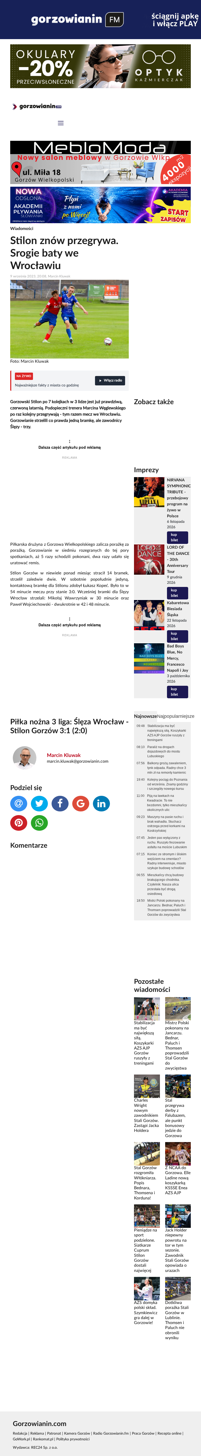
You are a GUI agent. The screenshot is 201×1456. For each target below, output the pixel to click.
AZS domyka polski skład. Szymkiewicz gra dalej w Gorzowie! (145, 1313)
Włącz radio (113, 380)
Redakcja (20, 1433)
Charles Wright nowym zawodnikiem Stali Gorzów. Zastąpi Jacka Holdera (146, 1115)
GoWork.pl (21, 1439)
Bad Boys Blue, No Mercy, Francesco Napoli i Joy (177, 658)
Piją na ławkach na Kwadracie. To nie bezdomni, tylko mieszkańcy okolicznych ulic (167, 803)
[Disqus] (69, 923)
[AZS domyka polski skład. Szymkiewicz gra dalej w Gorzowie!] (147, 1288)
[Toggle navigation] (60, 124)
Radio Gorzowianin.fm (111, 1433)
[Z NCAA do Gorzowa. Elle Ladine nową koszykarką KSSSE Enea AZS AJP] (178, 1153)
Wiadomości (21, 229)
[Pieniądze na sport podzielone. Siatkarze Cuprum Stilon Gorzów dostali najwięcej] (147, 1216)
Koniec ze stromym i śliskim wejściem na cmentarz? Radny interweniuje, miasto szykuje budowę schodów (166, 861)
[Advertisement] (69, 501)
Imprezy (146, 470)
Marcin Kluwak (64, 755)
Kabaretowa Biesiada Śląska (178, 609)
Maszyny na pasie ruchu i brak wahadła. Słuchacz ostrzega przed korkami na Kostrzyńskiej (166, 824)
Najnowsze (145, 716)
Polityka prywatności (73, 1439)
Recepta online (169, 1433)
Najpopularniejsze (175, 716)
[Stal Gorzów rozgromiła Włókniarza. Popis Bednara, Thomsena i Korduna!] (147, 1153)
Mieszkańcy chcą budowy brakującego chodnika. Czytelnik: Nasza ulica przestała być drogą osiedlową (165, 884)
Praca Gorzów (143, 1433)
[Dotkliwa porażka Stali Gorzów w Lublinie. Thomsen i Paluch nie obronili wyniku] (178, 1288)
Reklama (37, 1433)
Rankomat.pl (43, 1439)
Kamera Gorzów (77, 1433)
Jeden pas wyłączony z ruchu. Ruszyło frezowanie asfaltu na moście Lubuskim (167, 842)
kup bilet (174, 537)
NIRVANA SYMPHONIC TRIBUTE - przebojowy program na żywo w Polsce (179, 498)
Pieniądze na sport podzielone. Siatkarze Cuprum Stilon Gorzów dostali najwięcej (145, 1250)
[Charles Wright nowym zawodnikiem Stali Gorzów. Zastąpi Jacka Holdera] (147, 1086)
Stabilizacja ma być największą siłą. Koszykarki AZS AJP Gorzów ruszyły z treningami (166, 733)
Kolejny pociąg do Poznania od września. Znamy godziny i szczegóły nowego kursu (167, 784)
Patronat (54, 1433)
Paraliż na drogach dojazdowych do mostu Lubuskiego (163, 751)
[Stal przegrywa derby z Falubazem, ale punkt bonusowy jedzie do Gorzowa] (178, 1086)
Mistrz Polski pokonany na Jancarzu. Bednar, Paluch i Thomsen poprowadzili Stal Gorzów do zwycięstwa (166, 908)
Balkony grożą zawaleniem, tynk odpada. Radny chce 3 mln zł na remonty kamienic (167, 767)
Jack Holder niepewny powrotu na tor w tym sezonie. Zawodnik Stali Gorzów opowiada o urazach (177, 1250)
